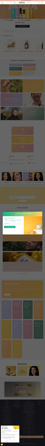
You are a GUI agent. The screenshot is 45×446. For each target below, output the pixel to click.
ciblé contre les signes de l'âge (26, 0)
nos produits (3, 2)
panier (42, 2)
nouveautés (8, 2)
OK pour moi (15, 441)
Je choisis (5, 441)
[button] (2, 444)
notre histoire (15, 2)
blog (11, 2)
